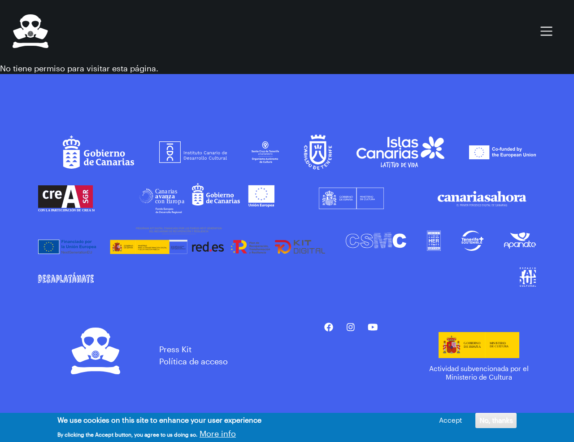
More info (218, 433)
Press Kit (175, 349)
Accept (450, 420)
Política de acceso (193, 361)
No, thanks (496, 420)
